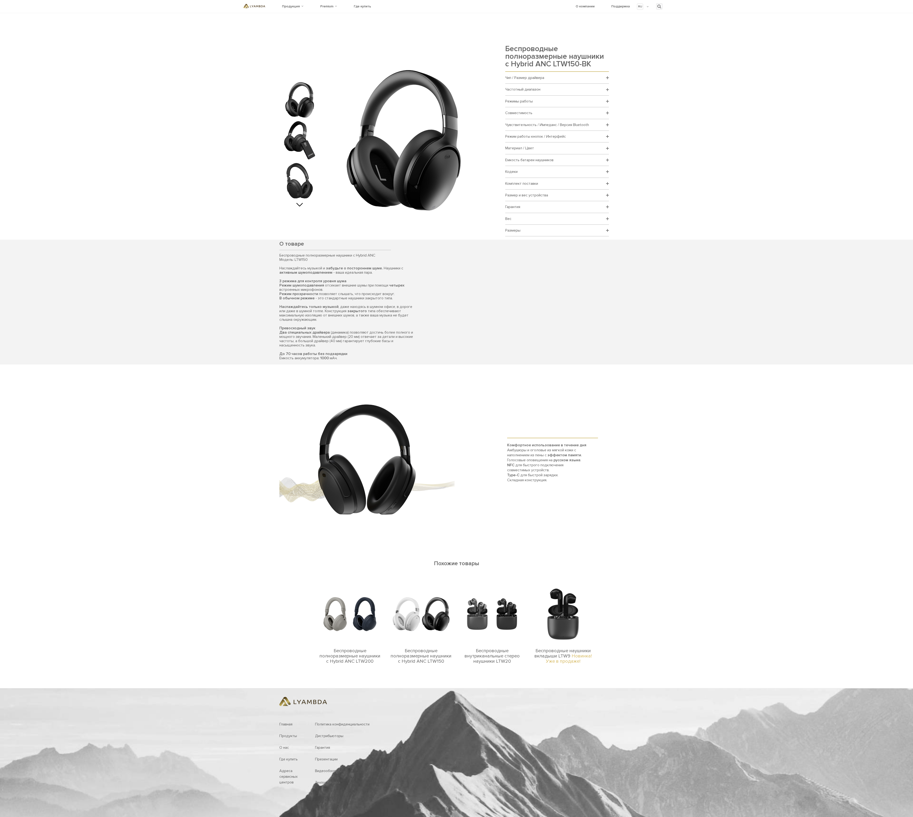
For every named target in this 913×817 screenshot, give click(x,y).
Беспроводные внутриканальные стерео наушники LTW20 (492, 656)
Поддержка (620, 6)
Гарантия (322, 747)
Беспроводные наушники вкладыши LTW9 (563, 656)
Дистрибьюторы (329, 736)
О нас (284, 747)
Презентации (326, 759)
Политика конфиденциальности (342, 724)
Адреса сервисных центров (288, 776)
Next (299, 203)
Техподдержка (327, 782)
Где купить (362, 6)
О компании (585, 6)
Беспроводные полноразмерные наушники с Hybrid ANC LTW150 (421, 656)
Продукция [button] (291, 6)
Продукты (288, 736)
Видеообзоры (327, 770)
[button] (643, 7)
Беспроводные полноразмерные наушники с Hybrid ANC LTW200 (350, 656)
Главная (285, 724)
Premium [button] (326, 6)
